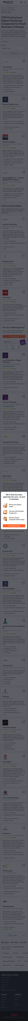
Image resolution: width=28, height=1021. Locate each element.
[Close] (25, 494)
